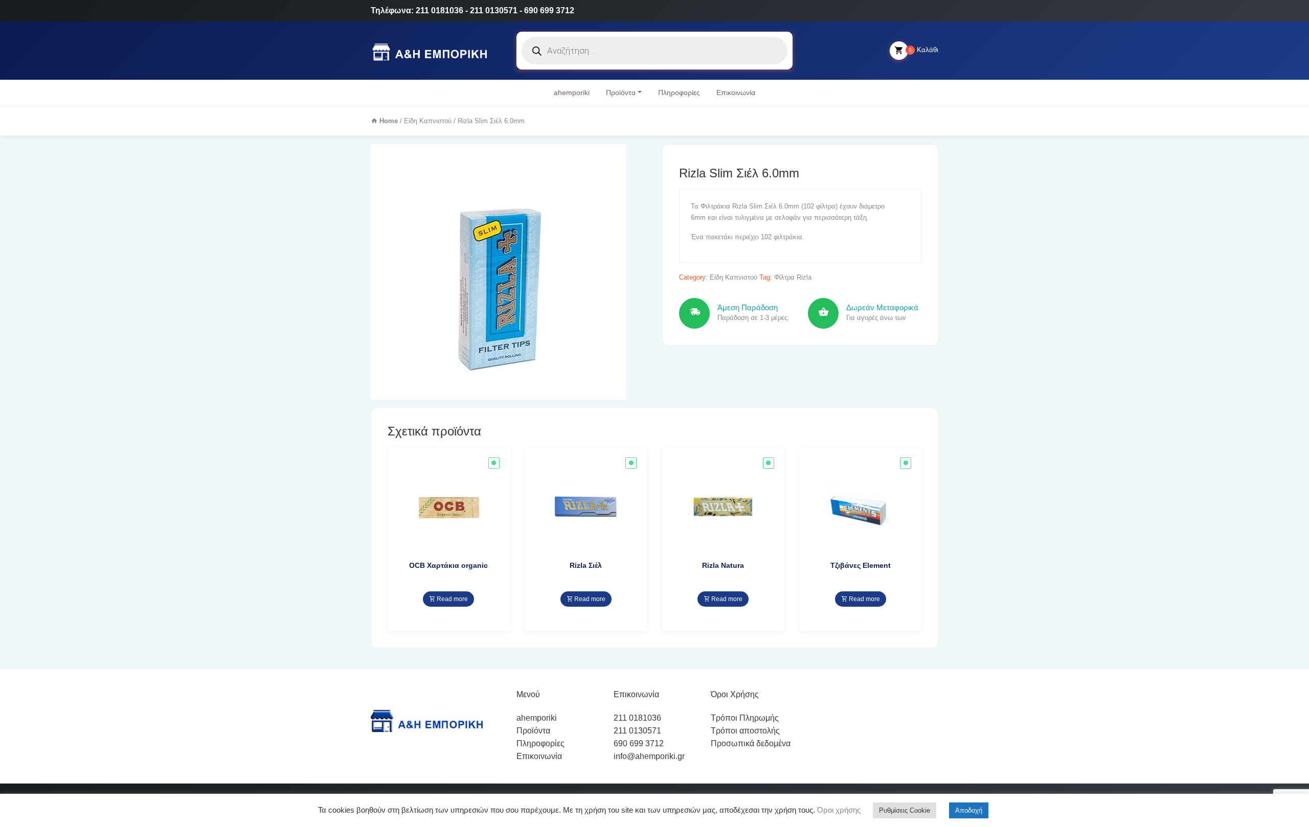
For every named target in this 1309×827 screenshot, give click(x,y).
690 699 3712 (639, 743)
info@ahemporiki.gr (649, 756)
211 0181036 (637, 718)
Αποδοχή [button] (968, 810)
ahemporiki (572, 92)
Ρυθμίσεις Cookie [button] (904, 810)
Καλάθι (923, 50)
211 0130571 (637, 730)
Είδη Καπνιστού (428, 121)
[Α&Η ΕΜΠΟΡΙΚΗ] (432, 51)
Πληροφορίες (679, 92)
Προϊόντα (621, 92)
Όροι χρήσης (838, 810)
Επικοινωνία (735, 92)
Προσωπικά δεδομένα (751, 743)
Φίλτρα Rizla (792, 277)
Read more (451, 599)
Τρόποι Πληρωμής (745, 718)
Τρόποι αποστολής (745, 730)
